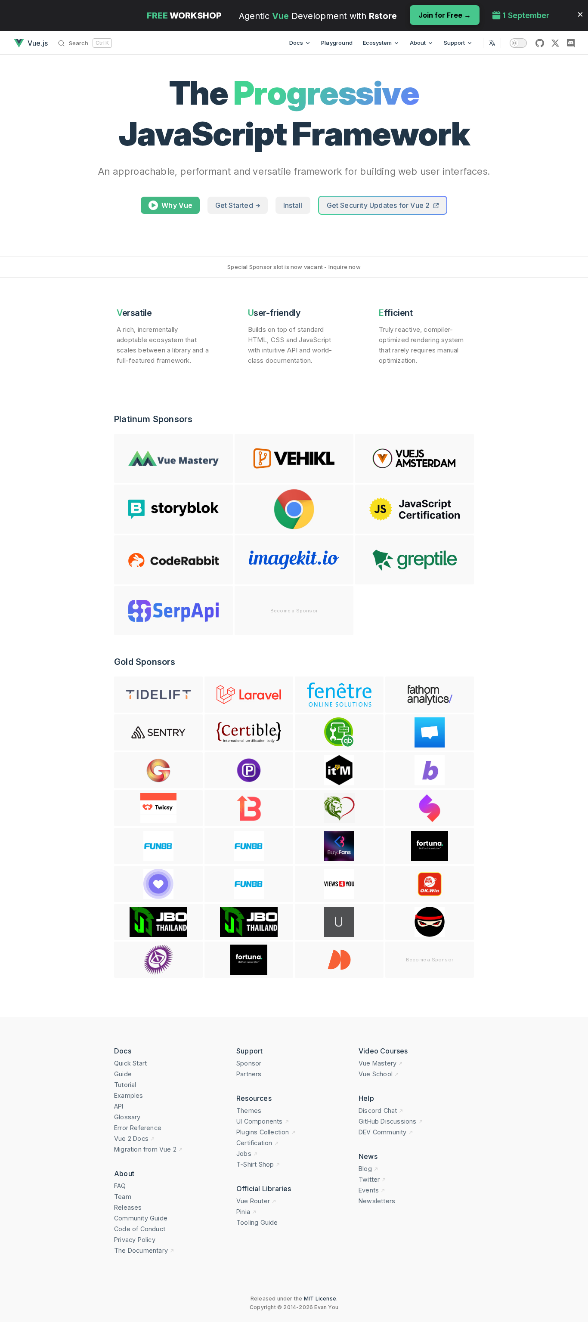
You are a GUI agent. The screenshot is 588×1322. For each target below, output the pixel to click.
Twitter (369, 1179)
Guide (123, 1074)
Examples (128, 1095)
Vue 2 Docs (131, 1138)
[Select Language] (492, 43)
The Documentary (141, 1250)
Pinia (243, 1211)
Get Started (235, 205)
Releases (128, 1207)
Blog (365, 1168)
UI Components (259, 1121)
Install (292, 205)
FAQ (120, 1185)
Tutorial (125, 1084)
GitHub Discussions (388, 1121)
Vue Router (253, 1201)
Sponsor (248, 1063)
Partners (249, 1074)
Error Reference (137, 1127)
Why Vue (176, 205)
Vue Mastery (377, 1063)
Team (122, 1196)
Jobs (243, 1153)
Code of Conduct (139, 1228)
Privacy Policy (134, 1239)
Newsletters (377, 1201)
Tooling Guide (257, 1222)
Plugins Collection (262, 1132)
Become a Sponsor (294, 611)
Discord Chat (378, 1110)
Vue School (376, 1074)
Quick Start (130, 1063)
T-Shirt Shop (255, 1164)
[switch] (518, 43)
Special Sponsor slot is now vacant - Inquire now (294, 266)
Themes (248, 1110)
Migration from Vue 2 (145, 1149)
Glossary (127, 1117)
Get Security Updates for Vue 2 (379, 205)
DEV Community (383, 1132)
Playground (337, 42)
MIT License (320, 1298)
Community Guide (140, 1218)
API (119, 1106)
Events (369, 1190)
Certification (254, 1142)
